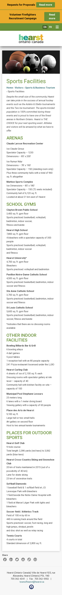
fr (50, 27)
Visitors (19, 87)
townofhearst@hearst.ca (32, 581)
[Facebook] (31, 587)
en (45, 27)
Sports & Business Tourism (40, 87)
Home (9, 87)
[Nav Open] (58, 27)
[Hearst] (31, 38)
